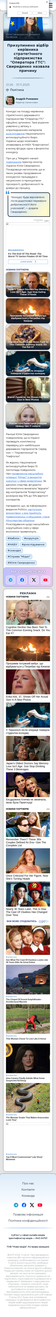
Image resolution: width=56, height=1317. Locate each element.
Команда (28, 1195)
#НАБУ (12, 544)
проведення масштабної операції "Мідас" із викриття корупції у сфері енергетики (24, 477)
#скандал (14, 550)
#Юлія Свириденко (21, 562)
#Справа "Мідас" (19, 556)
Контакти (28, 1189)
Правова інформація (28, 1214)
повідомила (13, 162)
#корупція (31, 538)
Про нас (28, 1183)
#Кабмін (13, 538)
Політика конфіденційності (28, 1220)
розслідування (15, 133)
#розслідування (33, 544)
